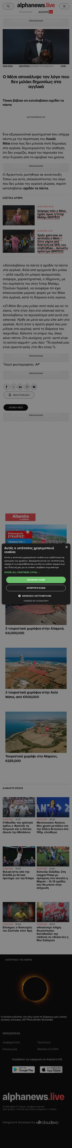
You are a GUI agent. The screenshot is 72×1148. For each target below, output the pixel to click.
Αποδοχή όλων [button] (36, 579)
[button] (36, 572)
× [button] (66, 547)
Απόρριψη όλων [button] (36, 588)
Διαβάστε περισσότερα (48, 567)
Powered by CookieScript (36, 601)
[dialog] (36, 574)
